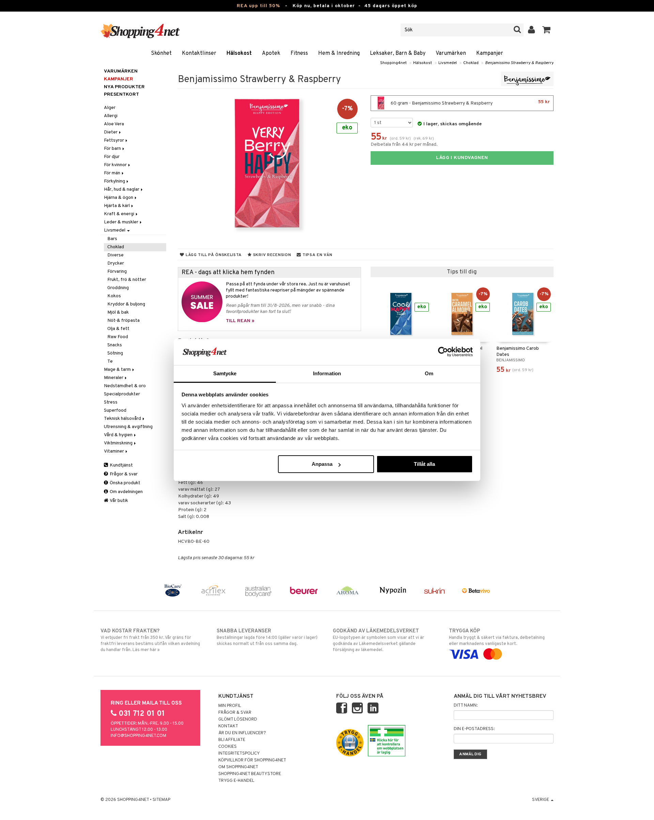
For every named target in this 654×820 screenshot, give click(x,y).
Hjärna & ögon (119, 198)
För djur (112, 157)
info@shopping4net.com (138, 736)
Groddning (118, 288)
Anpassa (322, 464)
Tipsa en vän (316, 255)
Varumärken (451, 53)
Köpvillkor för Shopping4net (252, 760)
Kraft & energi (119, 214)
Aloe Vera (114, 124)
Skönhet (161, 53)
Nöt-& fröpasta (123, 321)
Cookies (227, 747)
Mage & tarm (118, 370)
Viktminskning (119, 443)
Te (110, 361)
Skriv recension (271, 255)
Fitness (299, 53)
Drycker (115, 263)
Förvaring (117, 271)
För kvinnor (116, 165)
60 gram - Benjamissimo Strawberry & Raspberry (470, 102)
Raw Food (117, 337)
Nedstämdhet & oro (125, 386)
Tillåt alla (424, 464)
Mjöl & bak (118, 312)
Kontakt (228, 726)
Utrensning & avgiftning (128, 427)
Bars (112, 239)
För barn (113, 149)
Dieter (111, 132)
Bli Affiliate (231, 740)
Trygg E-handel (236, 781)
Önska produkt (124, 483)
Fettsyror (114, 140)
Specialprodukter (122, 394)
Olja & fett (118, 329)
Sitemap (161, 800)
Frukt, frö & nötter (126, 280)
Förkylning (115, 181)
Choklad (471, 63)
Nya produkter (124, 87)
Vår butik (118, 501)
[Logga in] (531, 29)
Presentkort (121, 94)
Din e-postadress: (474, 729)
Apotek (271, 53)
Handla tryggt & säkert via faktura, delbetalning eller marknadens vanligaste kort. (497, 637)
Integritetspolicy (239, 753)
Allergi (111, 116)
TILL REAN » (240, 321)
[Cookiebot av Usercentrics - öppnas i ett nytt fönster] (443, 352)
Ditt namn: (466, 705)
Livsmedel (447, 63)
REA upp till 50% (258, 6)
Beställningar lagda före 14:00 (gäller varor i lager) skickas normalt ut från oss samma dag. (267, 637)
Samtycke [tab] (225, 373)
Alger (109, 108)
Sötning (115, 353)
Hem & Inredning (339, 53)
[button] (547, 29)
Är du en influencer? (242, 733)
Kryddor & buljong (126, 304)
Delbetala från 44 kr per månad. (404, 144)
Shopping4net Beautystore (249, 774)
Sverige (541, 800)
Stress (111, 402)
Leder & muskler (121, 222)
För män (112, 173)
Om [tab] (429, 373)
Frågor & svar (123, 474)
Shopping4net (393, 63)
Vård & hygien (119, 435)
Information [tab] (327, 373)
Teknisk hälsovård (123, 419)
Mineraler (114, 378)
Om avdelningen (126, 492)
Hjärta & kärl (117, 206)
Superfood (115, 410)
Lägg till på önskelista (213, 255)
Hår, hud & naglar (122, 189)
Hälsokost (239, 53)
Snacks (114, 345)
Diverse (115, 255)
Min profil (229, 706)
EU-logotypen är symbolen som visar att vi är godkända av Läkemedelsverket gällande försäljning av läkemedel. (378, 640)
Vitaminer (114, 451)
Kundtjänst (121, 465)
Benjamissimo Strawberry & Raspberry (519, 63)
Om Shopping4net (238, 767)
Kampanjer (489, 53)
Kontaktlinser (199, 53)
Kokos (114, 296)
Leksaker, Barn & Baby (397, 53)
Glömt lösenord (237, 719)
